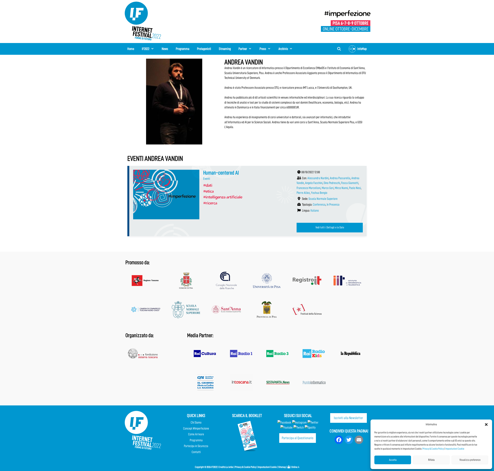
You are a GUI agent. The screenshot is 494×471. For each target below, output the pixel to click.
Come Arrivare (196, 434)
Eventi (206, 178)
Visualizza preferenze (469, 459)
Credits (222, 467)
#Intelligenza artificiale (222, 196)
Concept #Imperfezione (196, 428)
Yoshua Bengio (319, 192)
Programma (182, 49)
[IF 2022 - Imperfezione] (345, 20)
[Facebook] (284, 422)
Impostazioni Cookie (454, 448)
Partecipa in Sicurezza (196, 446)
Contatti (196, 452)
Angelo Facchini (313, 183)
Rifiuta (431, 459)
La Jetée (229, 467)
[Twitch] (299, 427)
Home (130, 49)
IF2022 (145, 49)
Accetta (393, 459)
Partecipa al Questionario (297, 438)
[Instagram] (299, 422)
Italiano (314, 210)
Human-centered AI (221, 173)
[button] (486, 424)
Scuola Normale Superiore (323, 198)
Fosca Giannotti (349, 183)
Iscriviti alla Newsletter (348, 418)
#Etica (208, 191)
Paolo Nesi (355, 188)
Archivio (283, 49)
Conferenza (319, 204)
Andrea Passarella (340, 178)
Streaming (225, 49)
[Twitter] (313, 422)
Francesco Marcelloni (309, 188)
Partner (243, 49)
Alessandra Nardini (318, 178)
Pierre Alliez (303, 192)
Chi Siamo (196, 422)
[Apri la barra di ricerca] (339, 49)
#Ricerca (210, 202)
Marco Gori (328, 188)
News (165, 49)
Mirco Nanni (341, 188)
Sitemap (282, 467)
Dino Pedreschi (332, 183)
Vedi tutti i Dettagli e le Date (330, 227)
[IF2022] (143, 20)
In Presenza (333, 204)
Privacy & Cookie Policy (433, 448)
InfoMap (362, 49)
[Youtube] (286, 427)
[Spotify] (310, 427)
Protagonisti (204, 49)
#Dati (207, 185)
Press (263, 49)
